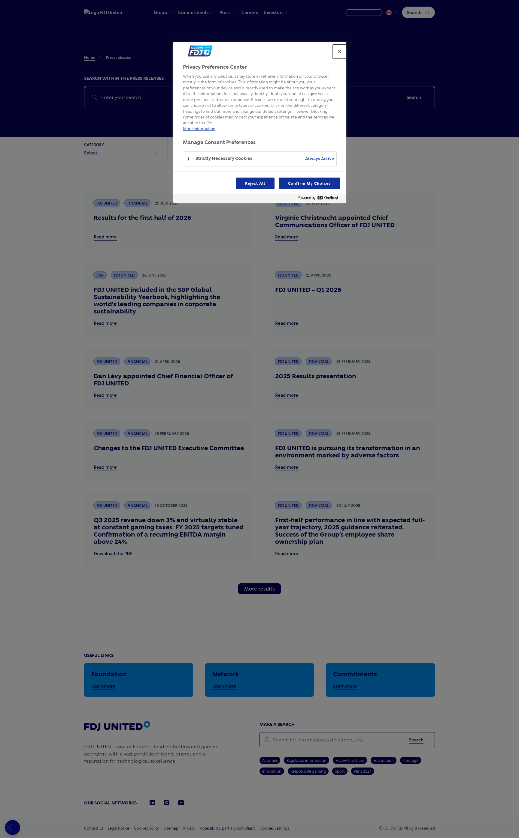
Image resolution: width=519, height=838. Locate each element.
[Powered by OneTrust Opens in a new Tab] (320, 199)
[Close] (339, 51)
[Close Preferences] (12, 827)
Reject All (255, 183)
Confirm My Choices (309, 183)
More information (199, 128)
